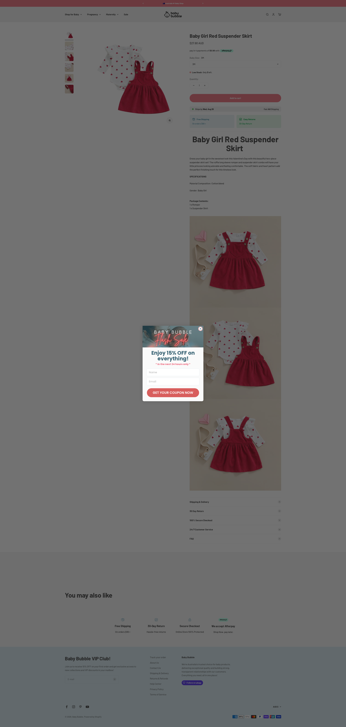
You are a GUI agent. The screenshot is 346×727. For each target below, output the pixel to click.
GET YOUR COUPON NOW (173, 392)
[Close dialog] (200, 329)
